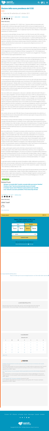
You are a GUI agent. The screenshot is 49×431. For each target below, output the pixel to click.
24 (37, 349)
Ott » (6, 355)
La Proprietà (20, 414)
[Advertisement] (24, 263)
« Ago (4, 355)
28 (18, 352)
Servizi (25, 414)
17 (37, 347)
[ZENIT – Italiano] (13, 2)
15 (24, 347)
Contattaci (42, 414)
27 (12, 352)
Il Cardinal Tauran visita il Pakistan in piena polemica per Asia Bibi (21, 187)
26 (5, 352)
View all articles (5, 210)
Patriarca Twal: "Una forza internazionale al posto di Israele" (20, 186)
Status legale (31, 414)
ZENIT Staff (17, 16)
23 (30, 349)
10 (37, 345)
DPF (11, 414)
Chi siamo (6, 414)
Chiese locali (25, 16)
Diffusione (15, 414)
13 (12, 347)
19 (5, 349)
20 (12, 349)
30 (30, 352)
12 (5, 347)
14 (18, 347)
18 (43, 347)
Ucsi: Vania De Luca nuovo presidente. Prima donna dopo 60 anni (21, 189)
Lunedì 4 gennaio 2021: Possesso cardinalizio (12, 378)
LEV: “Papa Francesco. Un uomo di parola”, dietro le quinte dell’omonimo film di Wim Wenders (21, 371)
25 (43, 349)
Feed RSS (25, 361)
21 (18, 349)
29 (24, 352)
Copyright (37, 414)
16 (30, 347)
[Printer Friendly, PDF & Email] (5, 179)
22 (24, 349)
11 (43, 345)
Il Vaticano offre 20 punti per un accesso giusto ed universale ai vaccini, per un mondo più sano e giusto (23, 363)
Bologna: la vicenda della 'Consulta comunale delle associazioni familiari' (23, 184)
